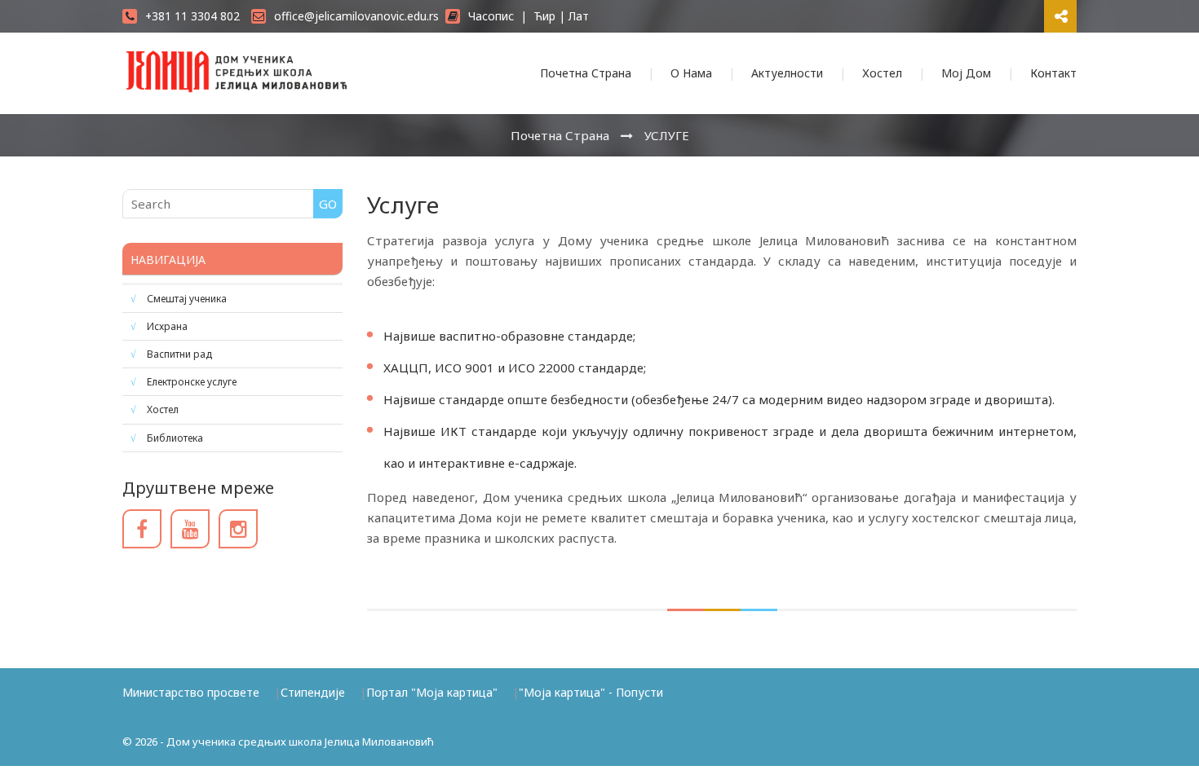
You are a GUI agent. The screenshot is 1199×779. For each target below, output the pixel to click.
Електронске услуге (192, 382)
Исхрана (167, 326)
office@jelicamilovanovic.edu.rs (356, 16)
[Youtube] (190, 528)
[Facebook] (141, 528)
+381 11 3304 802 (192, 16)
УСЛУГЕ (666, 135)
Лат (579, 16)
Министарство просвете (190, 692)
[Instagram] (238, 528)
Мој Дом (966, 73)
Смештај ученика (187, 299)
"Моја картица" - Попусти (591, 692)
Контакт (1053, 73)
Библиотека (175, 438)
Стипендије (313, 692)
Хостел (882, 73)
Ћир (544, 16)
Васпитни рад (179, 354)
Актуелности (787, 73)
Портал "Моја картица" (432, 692)
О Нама (691, 73)
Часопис (491, 16)
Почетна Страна (585, 73)
